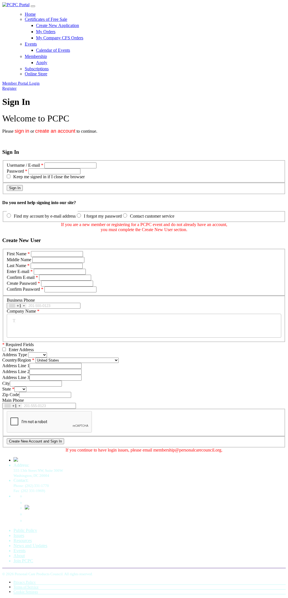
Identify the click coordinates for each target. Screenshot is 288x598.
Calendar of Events (53, 50)
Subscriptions (37, 68)
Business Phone (21, 300)
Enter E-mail (18, 271)
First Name (16, 253)
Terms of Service (26, 587)
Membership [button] (36, 56)
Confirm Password (23, 289)
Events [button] (31, 44)
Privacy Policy (25, 582)
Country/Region (16, 360)
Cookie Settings (26, 592)
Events (20, 550)
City (6, 383)
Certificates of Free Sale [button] (46, 19)
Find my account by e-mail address (45, 216)
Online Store (36, 73)
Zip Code (10, 394)
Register (9, 88)
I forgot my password (103, 216)
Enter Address (21, 349)
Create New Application (57, 25)
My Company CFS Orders (59, 37)
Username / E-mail (23, 165)
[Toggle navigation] (33, 6)
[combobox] (16, 305)
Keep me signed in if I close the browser (49, 176)
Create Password (22, 283)
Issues (19, 535)
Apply (41, 62)
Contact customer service (152, 216)
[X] (27, 508)
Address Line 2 (16, 371)
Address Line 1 (16, 365)
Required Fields (18, 344)
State (6, 389)
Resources (23, 540)
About (19, 555)
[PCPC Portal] (16, 4)
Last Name (16, 265)
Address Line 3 (16, 377)
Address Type (14, 354)
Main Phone (13, 400)
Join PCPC (23, 560)
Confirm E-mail (21, 277)
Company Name (21, 311)
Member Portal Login (21, 83)
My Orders (45, 31)
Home (30, 14)
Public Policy (25, 530)
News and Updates (30, 545)
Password (15, 171)
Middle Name (19, 259)
